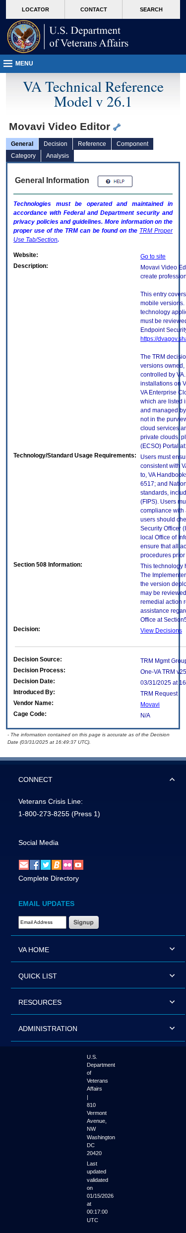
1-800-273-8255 (43, 814)
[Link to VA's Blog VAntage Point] (56, 864)
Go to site (153, 256)
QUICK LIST (37, 976)
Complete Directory (48, 878)
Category (23, 155)
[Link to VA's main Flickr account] (67, 864)
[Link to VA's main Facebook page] (34, 864)
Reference (92, 143)
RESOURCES (40, 1002)
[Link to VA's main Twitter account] (45, 864)
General (22, 143)
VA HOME (33, 950)
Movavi (150, 704)
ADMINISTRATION (47, 1029)
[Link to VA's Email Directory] (23, 864)
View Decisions (161, 630)
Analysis (57, 155)
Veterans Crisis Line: (50, 801)
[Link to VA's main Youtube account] (78, 864)
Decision (55, 143)
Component (132, 143)
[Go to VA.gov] (68, 37)
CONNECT (35, 779)
